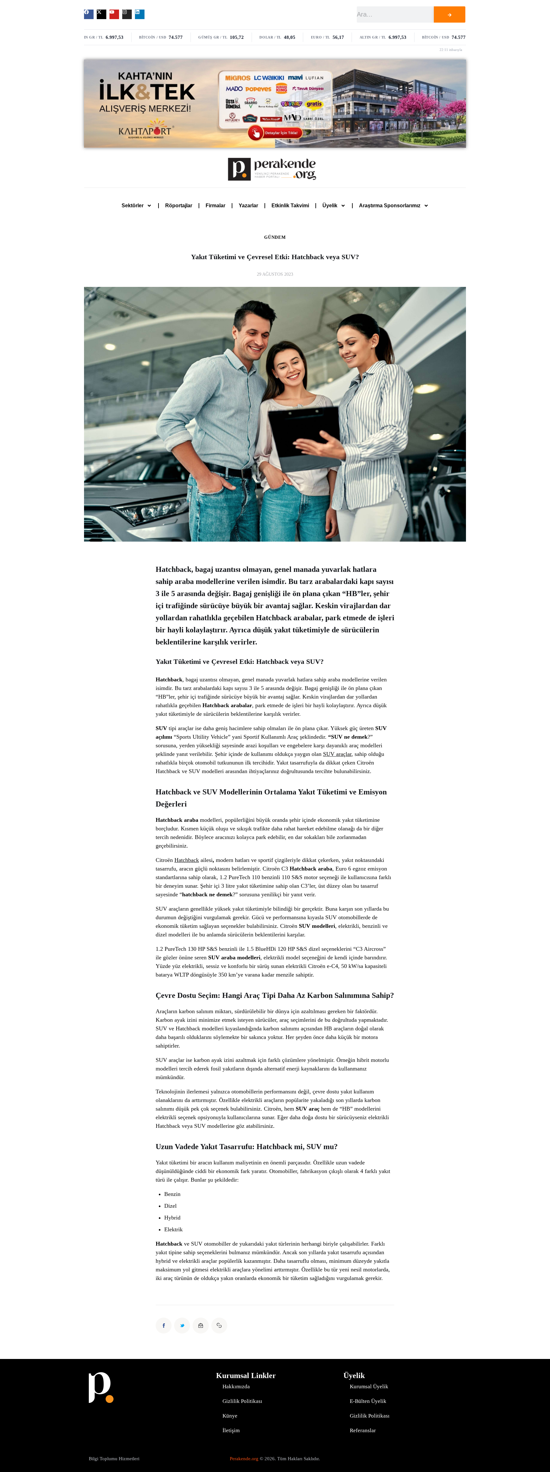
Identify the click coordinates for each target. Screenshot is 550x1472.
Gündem (275, 237)
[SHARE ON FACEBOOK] (164, 1325)
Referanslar (363, 1430)
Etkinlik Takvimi (290, 205)
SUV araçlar (337, 754)
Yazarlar (248, 205)
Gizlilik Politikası (242, 1401)
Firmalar (215, 205)
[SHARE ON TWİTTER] (182, 1325)
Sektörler (133, 205)
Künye (229, 1416)
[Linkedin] (140, 14)
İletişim (231, 1430)
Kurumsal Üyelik (369, 1386)
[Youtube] (114, 14)
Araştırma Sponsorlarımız (389, 205)
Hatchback (186, 860)
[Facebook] (89, 14)
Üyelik (329, 205)
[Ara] (449, 14)
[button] (219, 1325)
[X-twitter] (101, 14)
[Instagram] (127, 14)
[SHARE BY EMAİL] (200, 1325)
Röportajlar (178, 205)
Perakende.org (244, 1458)
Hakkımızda (236, 1386)
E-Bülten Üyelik (368, 1401)
